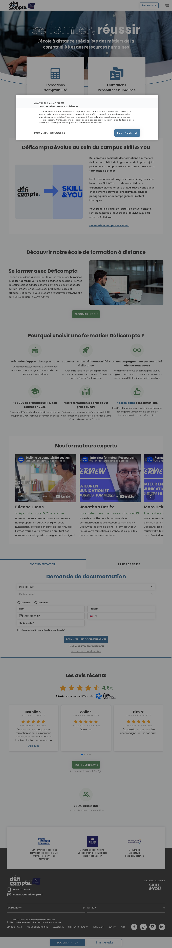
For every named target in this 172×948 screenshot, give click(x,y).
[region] (87, 117)
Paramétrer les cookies (49, 133)
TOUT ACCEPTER (127, 132)
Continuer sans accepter (49, 103)
